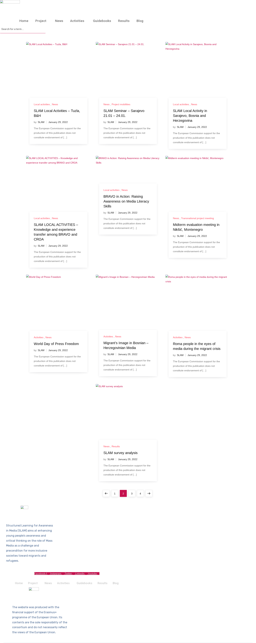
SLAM (41, 122)
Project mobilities (121, 104)
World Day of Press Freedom (56, 344)
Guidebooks (102, 21)
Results (124, 21)
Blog (140, 21)
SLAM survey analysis (120, 453)
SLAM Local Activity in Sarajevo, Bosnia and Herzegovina (190, 115)
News (59, 21)
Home (23, 21)
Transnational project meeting (197, 218)
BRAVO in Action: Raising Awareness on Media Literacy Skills (126, 201)
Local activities (42, 104)
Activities (77, 21)
